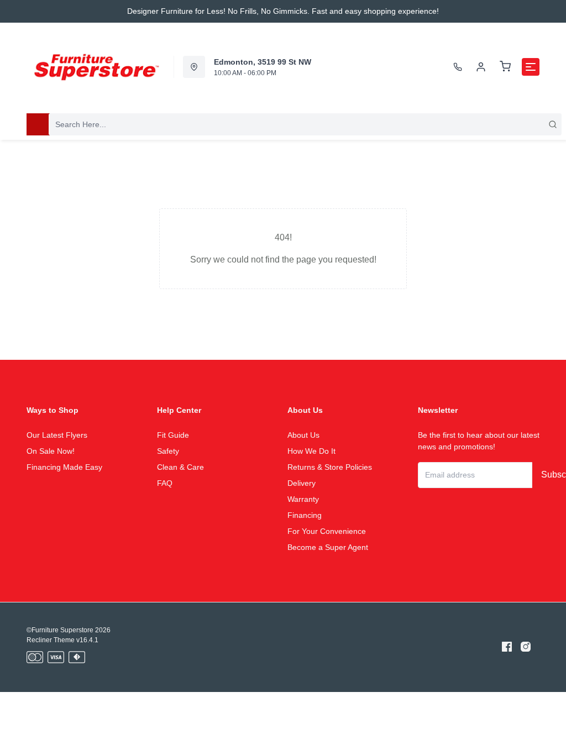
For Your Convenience (326, 531)
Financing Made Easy (64, 467)
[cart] (505, 67)
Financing (304, 515)
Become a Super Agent (327, 547)
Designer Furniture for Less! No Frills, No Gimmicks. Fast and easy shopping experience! (283, 11)
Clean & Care (180, 467)
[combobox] (305, 124)
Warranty (303, 499)
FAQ (164, 483)
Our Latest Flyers (57, 435)
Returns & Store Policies (329, 467)
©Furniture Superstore (60, 630)
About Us (303, 435)
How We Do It (311, 451)
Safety (168, 451)
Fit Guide (173, 435)
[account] (480, 66)
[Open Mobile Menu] (530, 67)
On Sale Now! (51, 451)
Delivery (301, 483)
